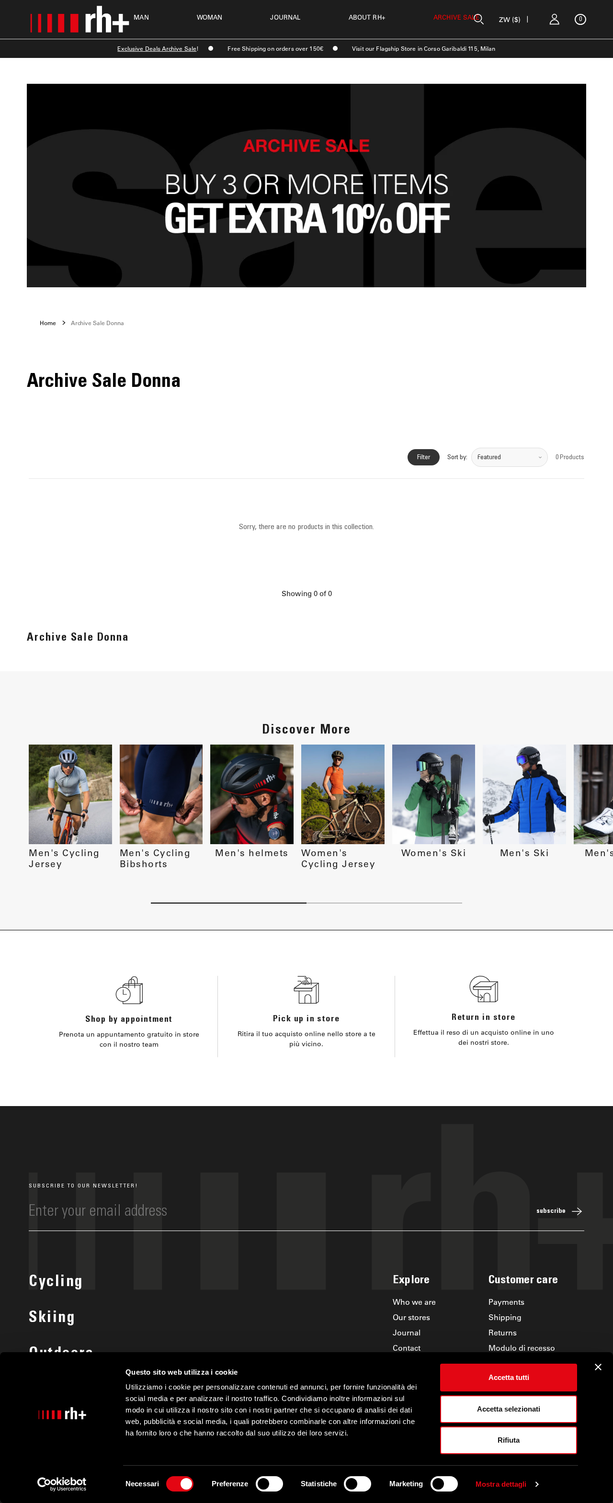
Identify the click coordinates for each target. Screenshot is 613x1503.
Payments (506, 1302)
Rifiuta (509, 1440)
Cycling (56, 1282)
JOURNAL (285, 17)
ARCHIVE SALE (456, 17)
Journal (406, 1332)
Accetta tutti (508, 1377)
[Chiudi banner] (598, 1367)
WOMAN (210, 17)
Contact (406, 1348)
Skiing (52, 1318)
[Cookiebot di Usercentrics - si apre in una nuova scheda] (62, 1484)
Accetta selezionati (508, 1409)
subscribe (551, 1211)
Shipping (505, 1317)
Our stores (411, 1317)
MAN (141, 17)
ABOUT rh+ (367, 17)
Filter (423, 457)
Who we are (414, 1302)
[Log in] (554, 19)
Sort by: (457, 457)
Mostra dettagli (501, 1484)
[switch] (269, 1484)
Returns (502, 1332)
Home (48, 323)
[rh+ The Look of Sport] (79, 19)
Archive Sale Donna (97, 323)
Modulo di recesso (521, 1348)
